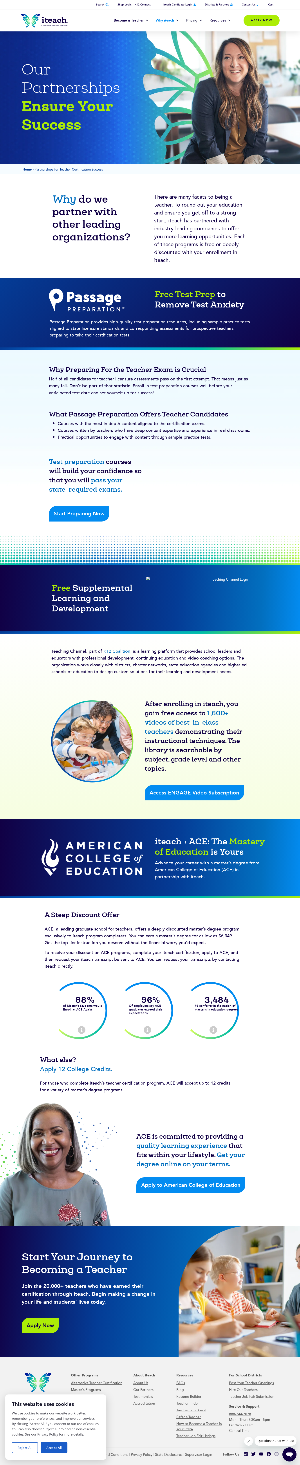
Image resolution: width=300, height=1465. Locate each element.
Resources (218, 20)
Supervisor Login (198, 1454)
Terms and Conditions (111, 1454)
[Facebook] (269, 1454)
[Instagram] (276, 1454)
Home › (28, 169)
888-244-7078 (240, 1414)
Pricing (191, 20)
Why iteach (165, 20)
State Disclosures (169, 1454)
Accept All (54, 1447)
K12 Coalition (116, 651)
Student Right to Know (84, 1041)
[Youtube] (261, 1454)
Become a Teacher (129, 20)
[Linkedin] (246, 1454)
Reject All (25, 1447)
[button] (40, 1325)
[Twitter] (253, 1454)
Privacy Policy (141, 1454)
